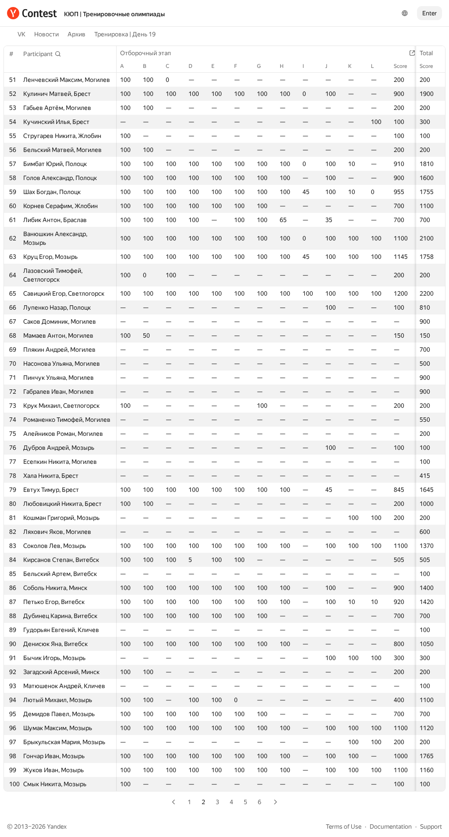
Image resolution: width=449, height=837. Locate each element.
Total (426, 53)
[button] (42, 53)
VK (21, 34)
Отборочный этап (145, 53)
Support (431, 826)
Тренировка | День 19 (125, 34)
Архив (77, 34)
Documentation (391, 826)
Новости (46, 34)
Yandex (57, 826)
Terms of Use (343, 826)
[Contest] (32, 13)
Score (426, 66)
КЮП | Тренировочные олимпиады (114, 14)
